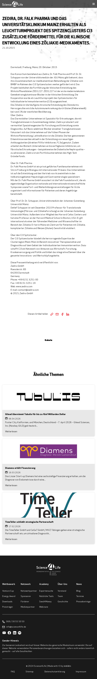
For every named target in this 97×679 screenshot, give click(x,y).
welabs (67, 666)
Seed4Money (45, 602)
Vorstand (62, 591)
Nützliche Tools (46, 596)
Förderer (25, 602)
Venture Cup (8, 591)
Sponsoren (26, 596)
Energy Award (8, 596)
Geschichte (63, 602)
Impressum (81, 672)
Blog (78, 591)
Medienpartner (28, 607)
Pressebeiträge (83, 602)
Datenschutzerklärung (54, 672)
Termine (80, 596)
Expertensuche (46, 591)
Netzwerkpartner (29, 591)
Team (60, 596)
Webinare (43, 607)
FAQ (13, 672)
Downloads (7, 602)
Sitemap (30, 672)
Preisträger (7, 607)
